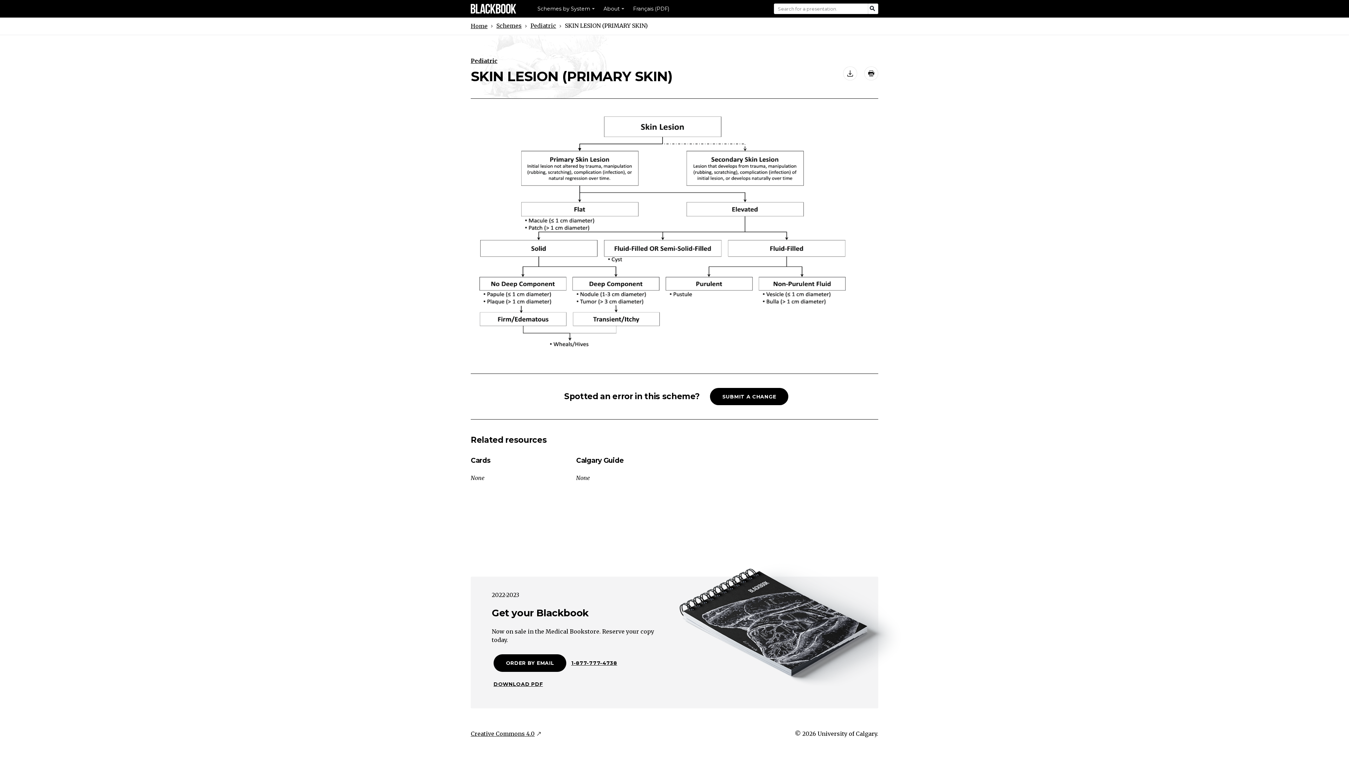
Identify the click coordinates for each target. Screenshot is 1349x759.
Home (479, 26)
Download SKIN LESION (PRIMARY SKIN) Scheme (850, 73)
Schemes (509, 25)
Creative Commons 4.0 (503, 733)
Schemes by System (563, 9)
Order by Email (530, 663)
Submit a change (749, 397)
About (612, 9)
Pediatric (543, 25)
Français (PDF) (651, 9)
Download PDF (518, 684)
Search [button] (873, 9)
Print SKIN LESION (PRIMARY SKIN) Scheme (871, 73)
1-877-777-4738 (594, 663)
